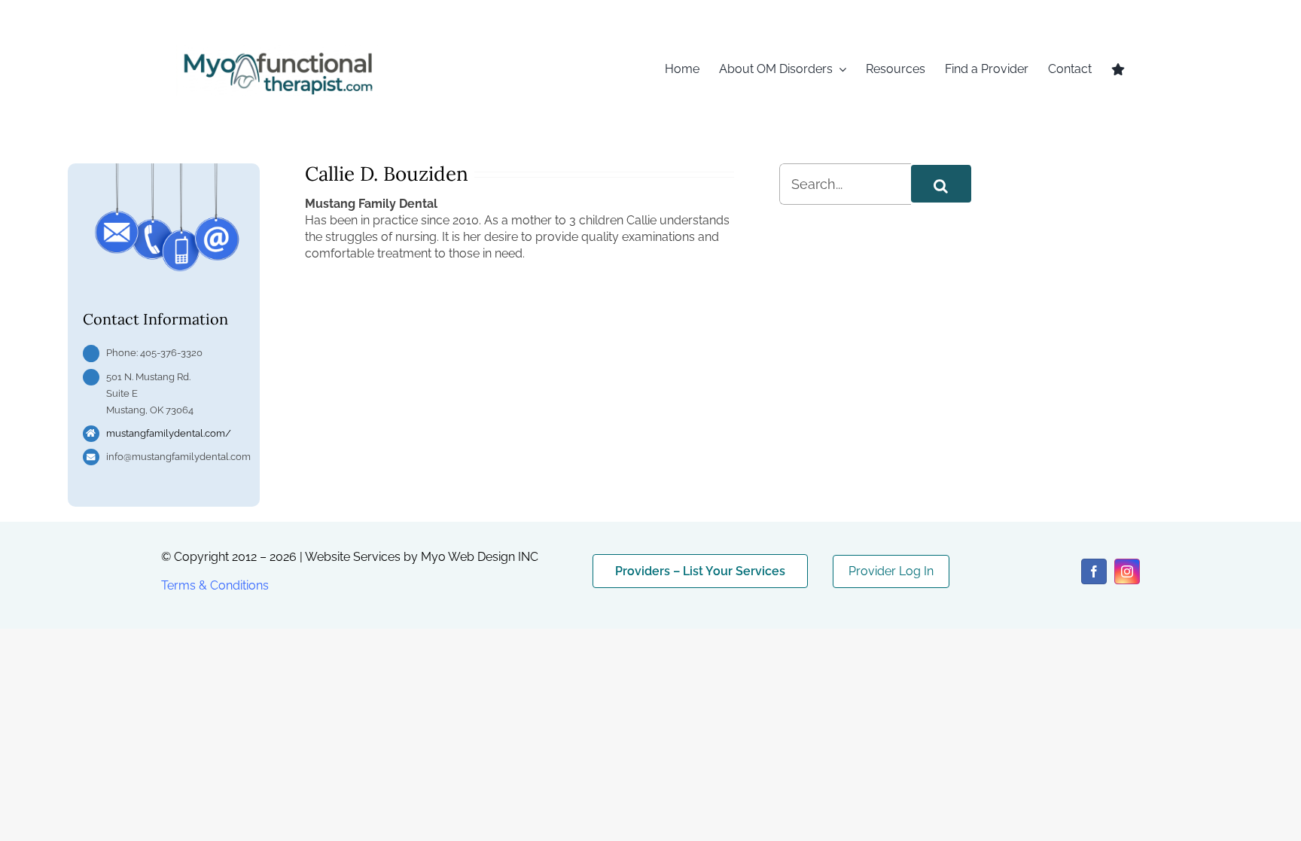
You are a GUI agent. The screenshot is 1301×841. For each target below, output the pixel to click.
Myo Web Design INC (479, 557)
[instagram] (1127, 571)
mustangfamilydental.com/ (168, 433)
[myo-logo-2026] (277, 51)
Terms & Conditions (215, 585)
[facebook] (1094, 571)
